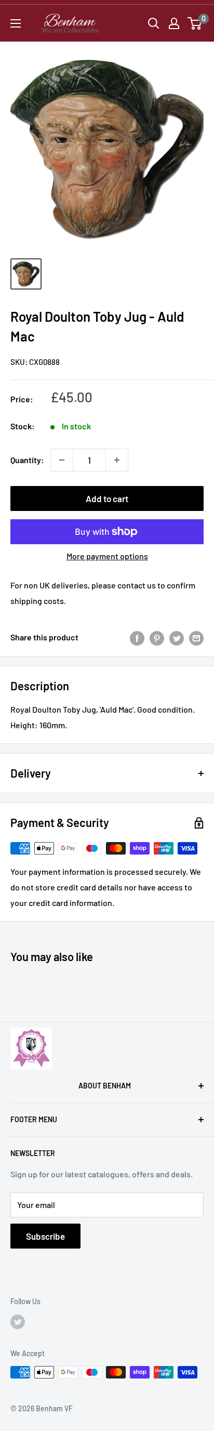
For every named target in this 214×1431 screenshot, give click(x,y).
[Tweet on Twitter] (176, 637)
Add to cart (107, 498)
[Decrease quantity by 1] (62, 460)
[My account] (174, 23)
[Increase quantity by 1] (117, 460)
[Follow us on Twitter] (17, 1321)
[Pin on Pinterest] (157, 637)
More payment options (107, 556)
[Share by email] (196, 637)
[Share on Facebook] (137, 637)
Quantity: (27, 460)
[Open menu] (15, 23)
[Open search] (153, 23)
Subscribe (45, 1236)
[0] (195, 23)
